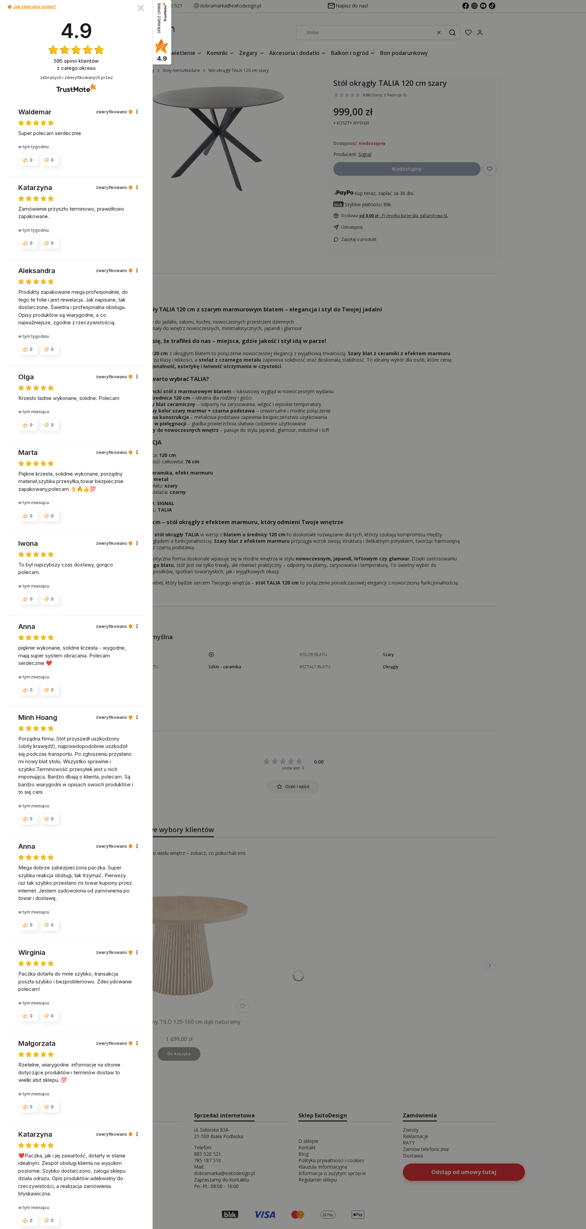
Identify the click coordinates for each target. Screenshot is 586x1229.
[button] (9, 7)
